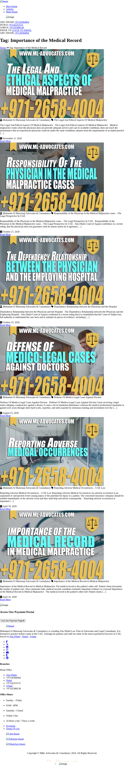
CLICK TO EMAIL (22, 30)
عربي (66, 761)
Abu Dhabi (14, 636)
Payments (10, 726)
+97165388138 (16, 27)
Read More (5, 141)
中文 (49, 761)
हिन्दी (57, 761)
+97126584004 (21, 22)
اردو (75, 761)
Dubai (25, 636)
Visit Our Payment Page (12, 621)
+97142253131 (15, 25)
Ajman (33, 636)
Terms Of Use (13, 728)
